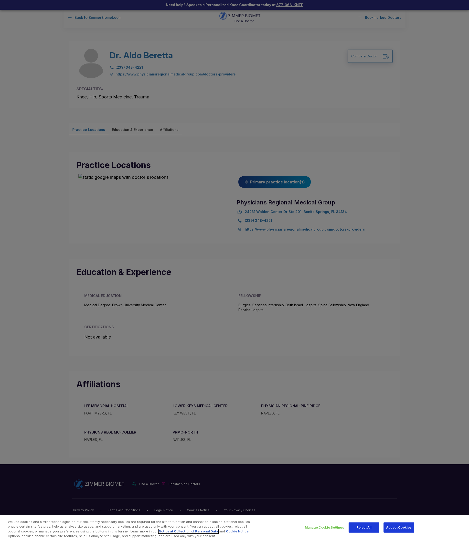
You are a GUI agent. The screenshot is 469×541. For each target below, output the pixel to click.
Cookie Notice (237, 531)
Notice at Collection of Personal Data (188, 531)
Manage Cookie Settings (324, 527)
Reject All (364, 527)
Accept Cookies (399, 527)
